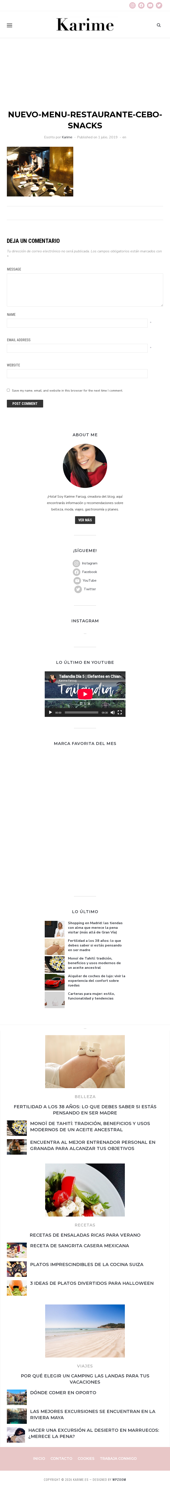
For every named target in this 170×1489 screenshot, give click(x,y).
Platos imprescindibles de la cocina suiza (86, 1264)
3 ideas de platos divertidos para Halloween (92, 1283)
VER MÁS (85, 520)
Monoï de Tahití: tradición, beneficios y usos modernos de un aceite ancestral (94, 963)
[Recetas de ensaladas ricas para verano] (85, 1166)
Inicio (39, 1459)
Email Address (19, 340)
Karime (67, 137)
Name (11, 314)
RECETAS (85, 1225)
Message (14, 269)
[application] (85, 694)
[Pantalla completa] (120, 712)
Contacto (61, 1459)
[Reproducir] (50, 712)
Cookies (86, 1459)
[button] (9, 25)
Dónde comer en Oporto (64, 1392)
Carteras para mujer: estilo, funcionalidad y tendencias (91, 996)
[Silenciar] (112, 712)
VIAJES (85, 1366)
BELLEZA (85, 1096)
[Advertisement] (85, 76)
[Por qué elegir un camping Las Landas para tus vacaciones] (85, 1307)
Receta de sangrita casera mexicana (79, 1245)
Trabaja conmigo (118, 1459)
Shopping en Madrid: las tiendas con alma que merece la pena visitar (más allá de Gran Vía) (95, 928)
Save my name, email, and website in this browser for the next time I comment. (67, 390)
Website (13, 365)
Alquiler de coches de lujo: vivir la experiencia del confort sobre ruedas (96, 981)
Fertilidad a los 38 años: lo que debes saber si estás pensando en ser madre (95, 945)
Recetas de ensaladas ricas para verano (85, 1235)
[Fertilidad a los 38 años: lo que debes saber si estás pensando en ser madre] (85, 1037)
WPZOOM (119, 1479)
